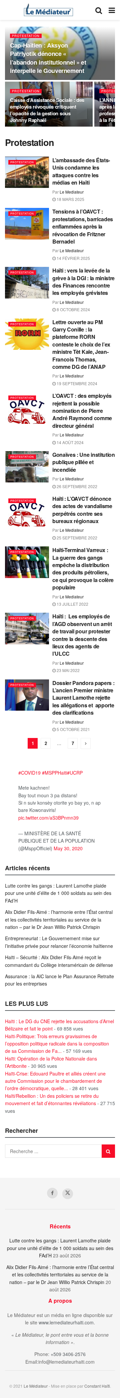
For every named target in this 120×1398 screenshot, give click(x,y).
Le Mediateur (72, 192)
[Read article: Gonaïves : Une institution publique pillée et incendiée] (27, 466)
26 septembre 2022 (76, 486)
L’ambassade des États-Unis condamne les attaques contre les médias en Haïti (81, 171)
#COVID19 (29, 772)
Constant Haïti (97, 1386)
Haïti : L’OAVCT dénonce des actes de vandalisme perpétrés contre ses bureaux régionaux (82, 510)
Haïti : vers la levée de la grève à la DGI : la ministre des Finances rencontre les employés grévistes (83, 282)
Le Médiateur (36, 1386)
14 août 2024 (70, 442)
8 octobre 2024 (73, 309)
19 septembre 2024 (76, 383)
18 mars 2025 (70, 199)
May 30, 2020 (68, 848)
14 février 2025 (73, 258)
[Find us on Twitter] (67, 1193)
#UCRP (75, 772)
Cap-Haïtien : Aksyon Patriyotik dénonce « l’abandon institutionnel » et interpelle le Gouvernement (48, 58)
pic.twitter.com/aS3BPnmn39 (48, 817)
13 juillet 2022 (72, 604)
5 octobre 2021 (73, 729)
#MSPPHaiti (54, 772)
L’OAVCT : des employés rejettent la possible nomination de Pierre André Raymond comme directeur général (82, 410)
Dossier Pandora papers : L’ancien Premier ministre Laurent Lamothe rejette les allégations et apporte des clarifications (83, 698)
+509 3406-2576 (68, 1354)
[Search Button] (98, 10)
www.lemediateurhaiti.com (66, 1322)
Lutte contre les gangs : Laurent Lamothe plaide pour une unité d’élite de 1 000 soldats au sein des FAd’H (58, 893)
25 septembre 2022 (76, 537)
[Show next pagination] (86, 743)
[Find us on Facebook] (52, 1193)
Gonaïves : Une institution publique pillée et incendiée (83, 462)
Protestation (26, 36)
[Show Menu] (112, 10)
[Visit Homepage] (48, 10)
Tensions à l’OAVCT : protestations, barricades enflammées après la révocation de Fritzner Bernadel (82, 226)
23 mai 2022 (68, 670)
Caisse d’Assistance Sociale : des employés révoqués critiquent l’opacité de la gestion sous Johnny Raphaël (47, 110)
